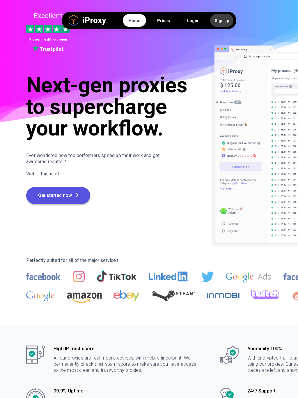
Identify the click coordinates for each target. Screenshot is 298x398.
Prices (163, 20)
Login (192, 20)
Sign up (222, 20)
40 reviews (57, 40)
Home (134, 20)
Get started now (55, 195)
